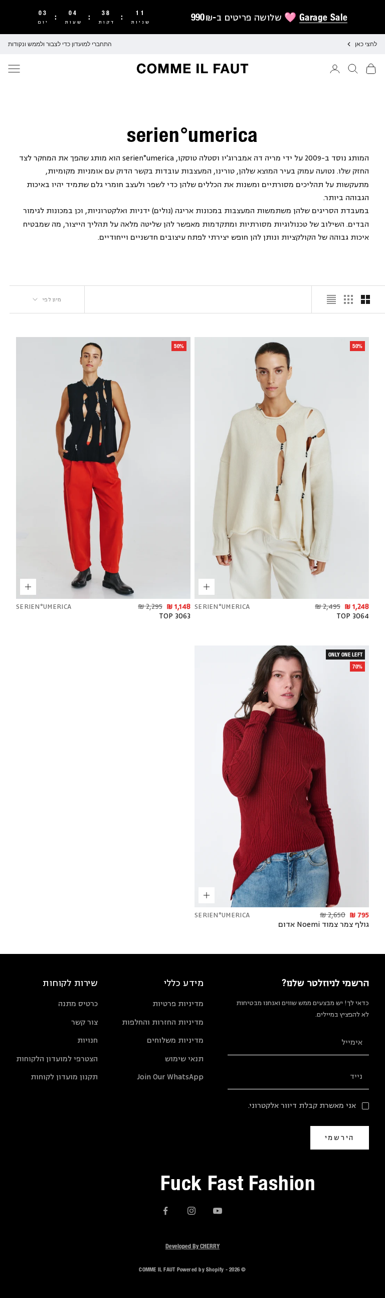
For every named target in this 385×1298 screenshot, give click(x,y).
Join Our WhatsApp (170, 1077)
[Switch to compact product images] (331, 299)
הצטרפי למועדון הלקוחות (57, 1059)
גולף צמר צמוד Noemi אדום (323, 925)
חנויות (87, 1040)
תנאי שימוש (184, 1059)
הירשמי (339, 1137)
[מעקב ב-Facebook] (165, 1211)
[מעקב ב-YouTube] (218, 1211)
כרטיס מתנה (78, 1004)
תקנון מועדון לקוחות (64, 1077)
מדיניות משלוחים (175, 1040)
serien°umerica (222, 606)
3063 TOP (174, 616)
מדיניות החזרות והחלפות (163, 1022)
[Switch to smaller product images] (348, 299)
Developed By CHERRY (192, 1246)
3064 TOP (352, 616)
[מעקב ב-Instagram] (191, 1211)
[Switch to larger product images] (365, 299)
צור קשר (84, 1022)
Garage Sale (323, 17)
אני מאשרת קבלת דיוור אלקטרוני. (302, 1105)
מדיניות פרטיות (178, 1004)
